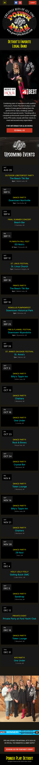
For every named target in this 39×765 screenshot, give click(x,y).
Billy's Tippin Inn (19, 376)
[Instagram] (20, 2)
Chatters (19, 398)
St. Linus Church (19, 266)
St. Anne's (19, 354)
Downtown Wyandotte (19, 332)
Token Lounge (19, 486)
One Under (19, 420)
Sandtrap (19, 596)
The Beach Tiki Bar (19, 178)
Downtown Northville (19, 200)
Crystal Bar (19, 464)
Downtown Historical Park (19, 310)
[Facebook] (16, 2)
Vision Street (27, 761)
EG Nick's (19, 244)
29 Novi (19, 552)
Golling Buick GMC (19, 574)
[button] (4, 2)
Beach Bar (19, 222)
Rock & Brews (19, 442)
